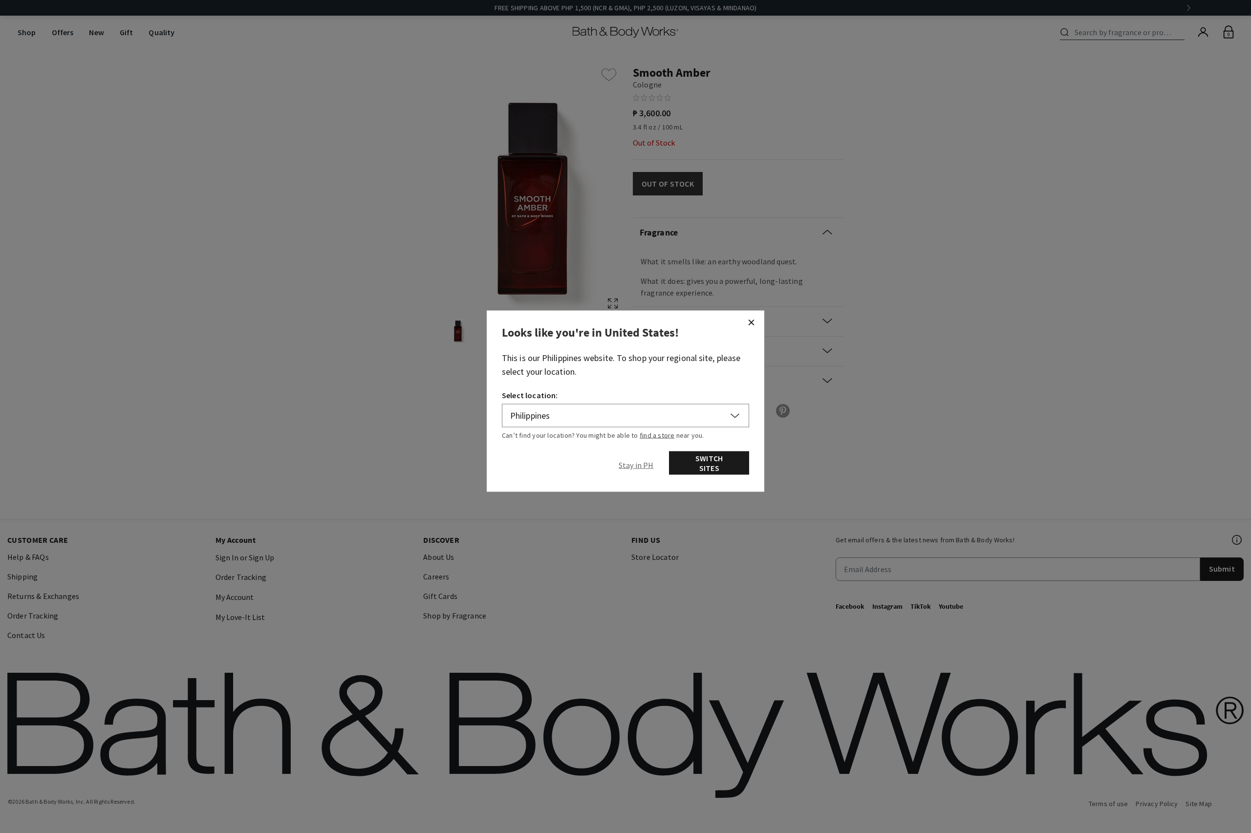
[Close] (751, 322)
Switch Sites (709, 463)
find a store (657, 435)
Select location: (530, 395)
